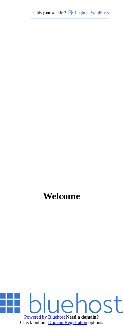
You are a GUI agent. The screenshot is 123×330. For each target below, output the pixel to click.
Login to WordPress (92, 12)
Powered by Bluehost (44, 317)
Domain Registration (67, 322)
